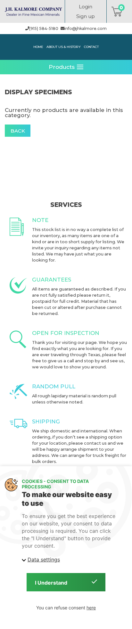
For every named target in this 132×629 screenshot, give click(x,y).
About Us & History (63, 47)
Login (85, 6)
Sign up (85, 16)
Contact (91, 47)
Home (38, 47)
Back (18, 131)
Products (62, 66)
